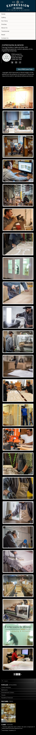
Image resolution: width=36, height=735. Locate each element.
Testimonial (5, 31)
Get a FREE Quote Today (25, 69)
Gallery (3, 17)
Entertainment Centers (7, 692)
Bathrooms (4, 690)
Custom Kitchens (6, 687)
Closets (3, 695)
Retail (3, 35)
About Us (4, 28)
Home (3, 14)
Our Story (4, 21)
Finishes (4, 24)
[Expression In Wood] (18, 6)
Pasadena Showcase (7, 697)
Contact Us (4, 38)
